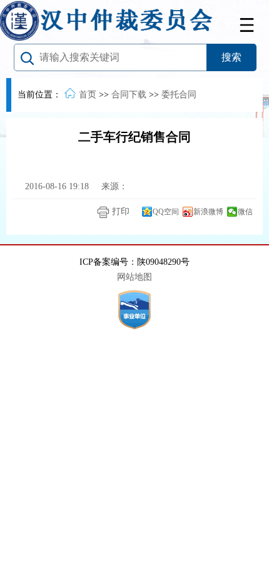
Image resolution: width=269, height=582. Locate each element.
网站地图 (134, 277)
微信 (245, 211)
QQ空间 (166, 211)
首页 (87, 94)
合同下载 (128, 94)
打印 (119, 211)
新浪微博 (208, 211)
